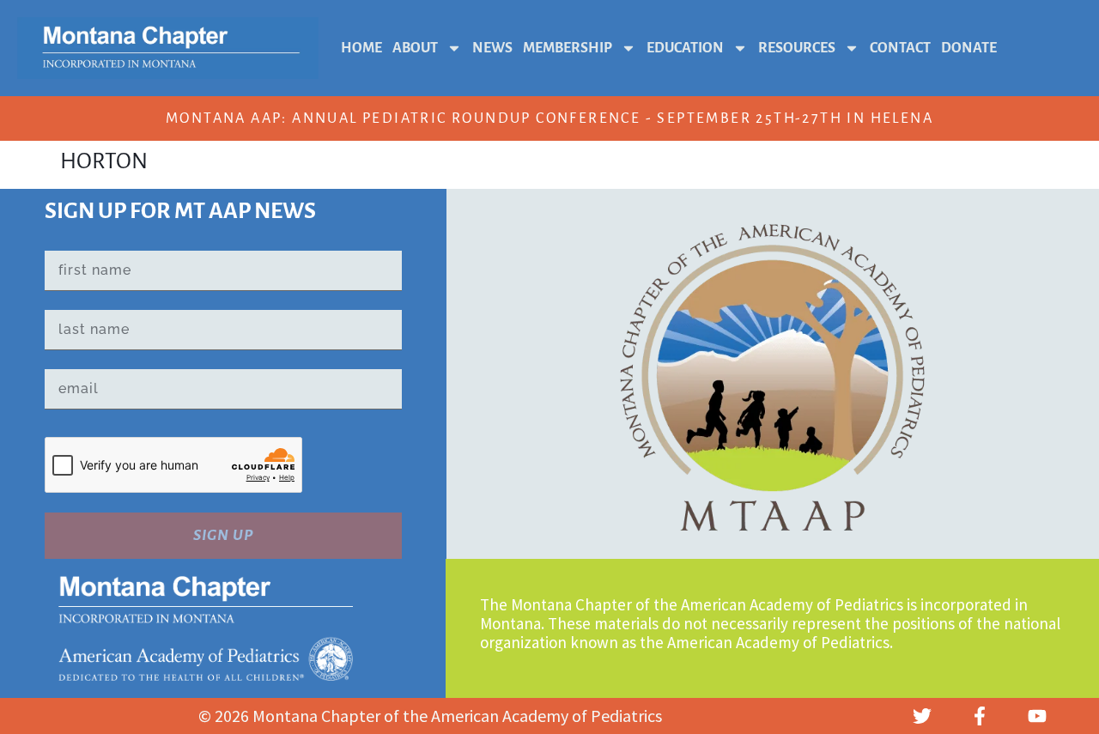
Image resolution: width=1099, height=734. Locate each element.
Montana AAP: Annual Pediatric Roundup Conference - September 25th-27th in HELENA (549, 118)
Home (361, 48)
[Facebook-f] (979, 716)
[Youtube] (1037, 716)
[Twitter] (922, 716)
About (415, 48)
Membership (567, 48)
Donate (969, 48)
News (492, 48)
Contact (900, 48)
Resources (796, 48)
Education (685, 48)
